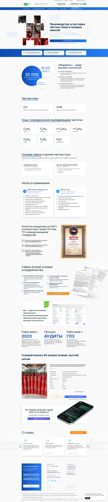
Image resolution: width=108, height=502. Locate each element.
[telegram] (83, 4)
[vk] (85, 4)
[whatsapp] (81, 4)
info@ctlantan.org (75, 3)
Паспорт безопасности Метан (33, 252)
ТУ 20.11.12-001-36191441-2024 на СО (32, 241)
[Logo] (27, 4)
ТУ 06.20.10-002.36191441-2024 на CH (33, 246)
